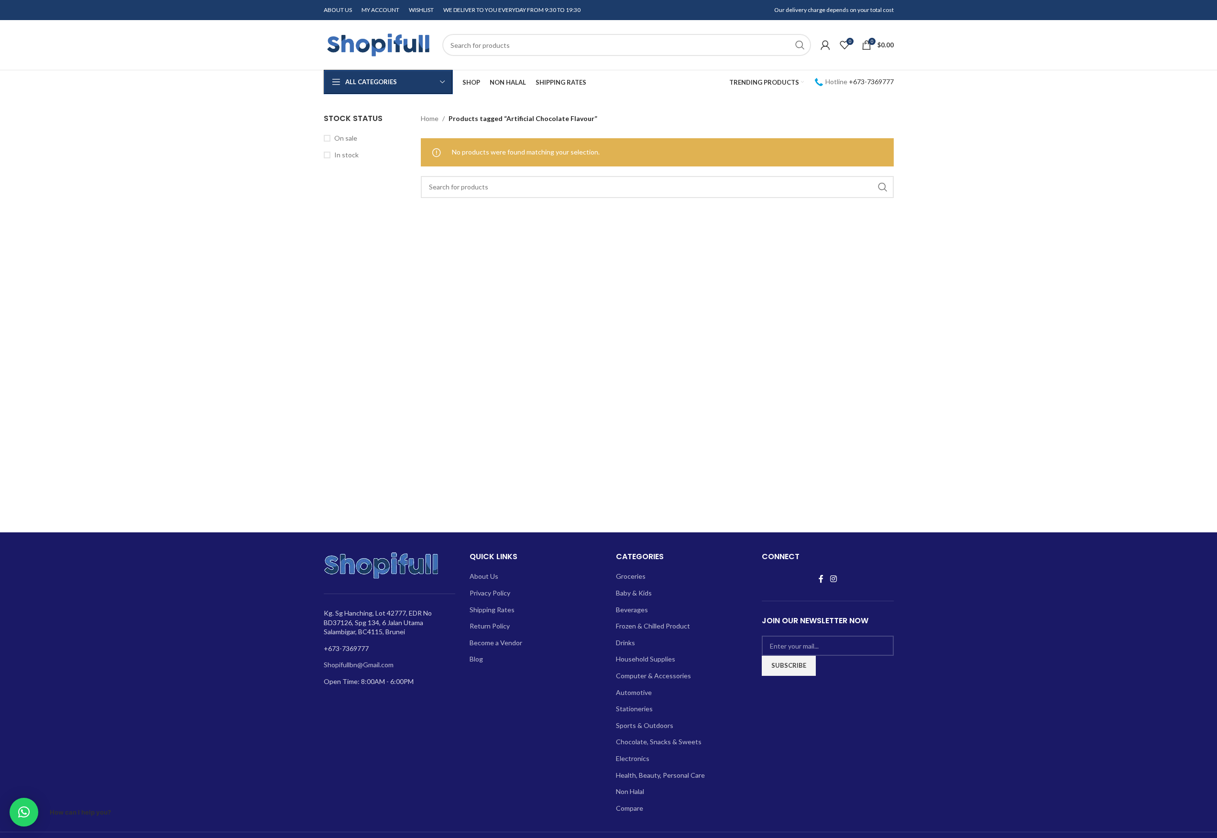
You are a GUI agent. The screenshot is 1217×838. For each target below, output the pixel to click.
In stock (346, 155)
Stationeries (634, 709)
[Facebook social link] (821, 579)
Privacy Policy (490, 593)
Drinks (625, 643)
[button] (24, 812)
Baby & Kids (634, 593)
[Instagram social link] (833, 579)
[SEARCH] (800, 45)
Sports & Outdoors (644, 725)
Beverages (632, 610)
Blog (476, 659)
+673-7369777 (871, 81)
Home (430, 118)
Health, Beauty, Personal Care (660, 775)
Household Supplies (645, 659)
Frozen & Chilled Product (653, 626)
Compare (629, 808)
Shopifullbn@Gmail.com (359, 665)
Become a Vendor (496, 643)
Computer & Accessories (653, 676)
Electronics (632, 758)
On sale (345, 138)
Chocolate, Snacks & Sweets (659, 742)
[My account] (825, 45)
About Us (484, 576)
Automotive (634, 692)
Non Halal (630, 791)
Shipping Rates (492, 610)
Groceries (631, 576)
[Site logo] (378, 44)
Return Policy (490, 626)
